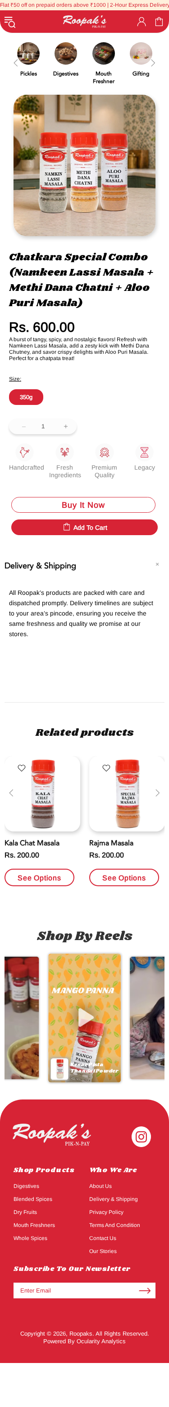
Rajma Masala (111, 843)
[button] (84, 1018)
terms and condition (114, 1225)
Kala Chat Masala (32, 843)
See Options (39, 878)
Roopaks (84, 21)
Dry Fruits (25, 1212)
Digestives (26, 1186)
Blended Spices (33, 1199)
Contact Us (102, 1238)
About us (100, 1186)
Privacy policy (106, 1212)
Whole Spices (30, 1238)
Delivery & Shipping (113, 1199)
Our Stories (103, 1251)
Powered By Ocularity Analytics (84, 1341)
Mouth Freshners (34, 1225)
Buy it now (83, 505)
